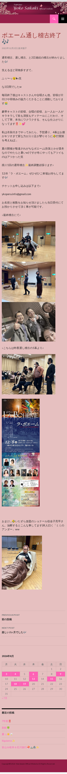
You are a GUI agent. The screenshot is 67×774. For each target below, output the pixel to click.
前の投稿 (11, 617)
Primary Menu (62, 19)
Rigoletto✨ (8, 740)
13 (33, 678)
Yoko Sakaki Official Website (27, 764)
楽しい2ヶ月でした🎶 (14, 630)
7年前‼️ (6, 721)
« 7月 (4, 698)
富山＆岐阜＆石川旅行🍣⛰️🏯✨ (20, 747)
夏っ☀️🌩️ (7, 734)
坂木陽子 (22, 48)
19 (24, 683)
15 (51, 678)
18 (15, 683)
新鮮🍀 (6, 727)
